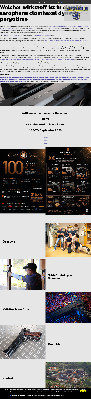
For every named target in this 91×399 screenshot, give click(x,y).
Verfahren (74, 78)
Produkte (52, 2)
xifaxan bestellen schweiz (43, 35)
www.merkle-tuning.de (11, 35)
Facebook (45, 137)
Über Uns (35, 2)
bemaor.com (81, 78)
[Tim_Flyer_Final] (23, 182)
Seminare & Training (43, 2)
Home (30, 2)
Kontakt (57, 2)
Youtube (45, 143)
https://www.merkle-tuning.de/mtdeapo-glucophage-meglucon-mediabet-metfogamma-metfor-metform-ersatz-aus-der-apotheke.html (36, 59)
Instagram (45, 140)
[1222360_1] (45, 96)
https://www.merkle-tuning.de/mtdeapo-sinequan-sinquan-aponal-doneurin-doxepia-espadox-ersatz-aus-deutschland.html (35, 78)
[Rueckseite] (68, 182)
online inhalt (32, 28)
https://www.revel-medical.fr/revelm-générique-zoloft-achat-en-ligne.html (36, 79)
